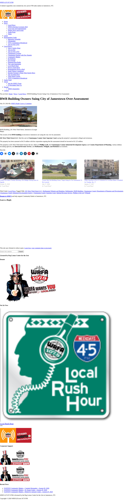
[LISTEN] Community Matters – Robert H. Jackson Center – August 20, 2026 (28, 492)
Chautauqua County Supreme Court (44, 193)
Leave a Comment (26, 103)
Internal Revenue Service (64, 193)
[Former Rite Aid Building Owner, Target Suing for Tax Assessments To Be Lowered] (62, 169)
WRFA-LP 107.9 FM (6, 2)
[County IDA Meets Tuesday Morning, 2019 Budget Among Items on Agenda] (20, 169)
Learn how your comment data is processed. (38, 248)
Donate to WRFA (6, 196)
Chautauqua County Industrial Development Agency (16, 193)
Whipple (87, 193)
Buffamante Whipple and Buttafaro (54, 191)
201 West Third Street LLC (33, 191)
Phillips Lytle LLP (78, 193)
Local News (12, 191)
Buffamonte (69, 191)
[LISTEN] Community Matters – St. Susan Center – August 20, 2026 (25, 490)
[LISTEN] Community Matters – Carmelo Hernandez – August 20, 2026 (26, 488)
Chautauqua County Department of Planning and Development (103, 191)
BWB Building (78, 191)
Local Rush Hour (7, 424)
